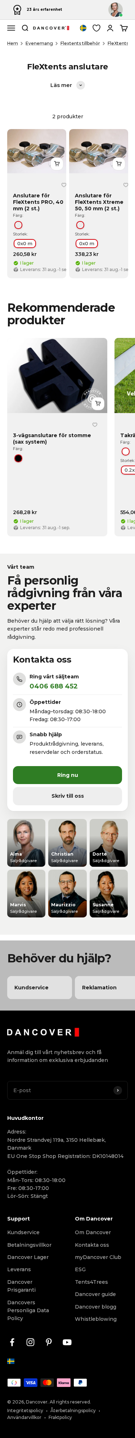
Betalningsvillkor (29, 1245)
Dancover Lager (28, 1257)
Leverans (19, 1269)
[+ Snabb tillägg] (56, 163)
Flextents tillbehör (80, 43)
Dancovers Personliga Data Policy (28, 1310)
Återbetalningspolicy (73, 1410)
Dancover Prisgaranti (21, 1286)
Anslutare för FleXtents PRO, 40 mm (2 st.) (38, 202)
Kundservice (23, 1232)
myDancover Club (98, 1257)
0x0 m (24, 243)
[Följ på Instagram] (30, 1342)
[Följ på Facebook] (12, 1342)
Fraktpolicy (60, 1417)
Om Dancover (93, 1232)
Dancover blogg (95, 1307)
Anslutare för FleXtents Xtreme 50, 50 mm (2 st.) (99, 202)
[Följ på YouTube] (67, 1342)
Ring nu (67, 775)
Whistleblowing (96, 1319)
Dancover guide (95, 1294)
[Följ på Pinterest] (49, 1342)
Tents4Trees (91, 1282)
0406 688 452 (54, 686)
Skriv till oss (67, 796)
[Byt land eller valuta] (83, 28)
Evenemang (39, 43)
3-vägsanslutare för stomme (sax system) (52, 438)
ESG (80, 1269)
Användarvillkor (24, 1417)
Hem (12, 43)
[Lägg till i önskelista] (63, 185)
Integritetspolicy (25, 1410)
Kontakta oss (92, 1245)
